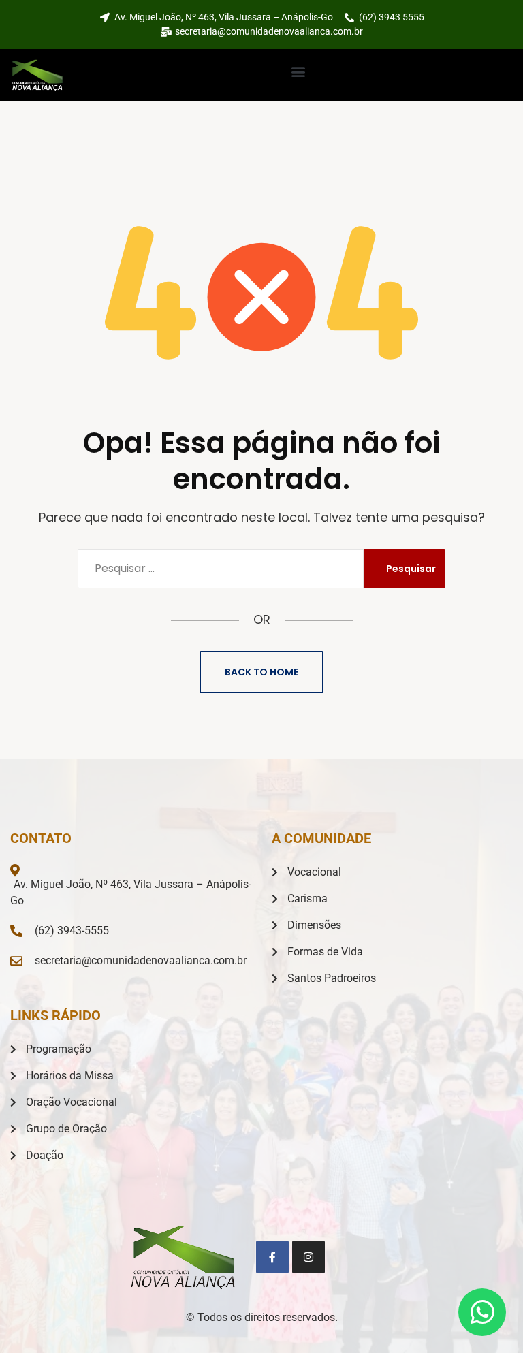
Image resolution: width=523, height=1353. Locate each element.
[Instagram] (308, 1257)
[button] (298, 72)
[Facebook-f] (272, 1257)
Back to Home (261, 672)
